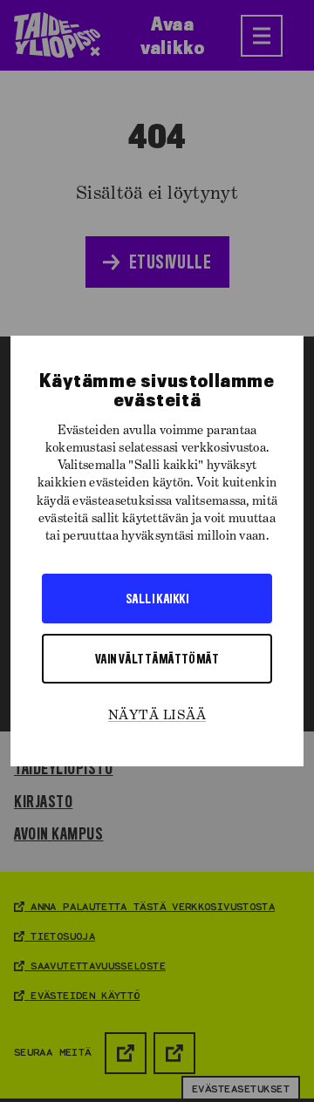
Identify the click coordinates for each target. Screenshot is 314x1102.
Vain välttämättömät (157, 658)
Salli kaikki (157, 598)
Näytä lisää (157, 716)
